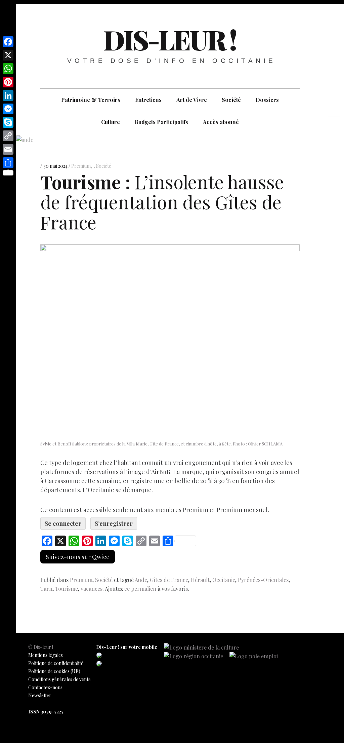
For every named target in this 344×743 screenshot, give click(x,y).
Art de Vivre (191, 99)
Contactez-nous (45, 687)
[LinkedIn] (8, 95)
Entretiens (148, 99)
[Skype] (8, 122)
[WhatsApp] (8, 68)
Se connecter (63, 523)
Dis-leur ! (169, 39)
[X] (8, 55)
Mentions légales (45, 655)
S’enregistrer (114, 523)
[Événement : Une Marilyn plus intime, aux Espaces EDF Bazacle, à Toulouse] (334, 155)
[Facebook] (8, 41)
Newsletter (39, 695)
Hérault (200, 579)
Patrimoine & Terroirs (90, 99)
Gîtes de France (169, 579)
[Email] (8, 149)
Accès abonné (221, 121)
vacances (91, 588)
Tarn (46, 588)
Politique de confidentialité (55, 663)
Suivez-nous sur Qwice (78, 557)
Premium (81, 166)
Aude (141, 579)
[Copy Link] (8, 136)
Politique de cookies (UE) (54, 671)
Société (231, 99)
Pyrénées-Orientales (263, 579)
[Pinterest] (8, 82)
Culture (110, 121)
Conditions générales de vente (59, 679)
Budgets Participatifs (161, 121)
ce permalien (140, 588)
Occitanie (223, 579)
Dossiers (267, 99)
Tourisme (66, 588)
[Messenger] (8, 109)
